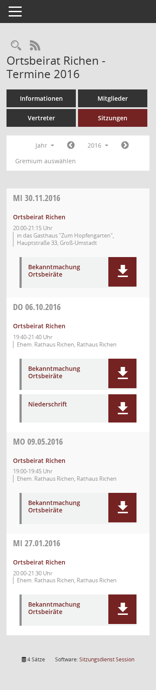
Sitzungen (112, 118)
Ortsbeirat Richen (39, 217)
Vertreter (41, 118)
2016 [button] (95, 145)
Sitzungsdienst (106, 659)
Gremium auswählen (45, 161)
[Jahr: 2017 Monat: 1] (125, 145)
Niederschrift (47, 404)
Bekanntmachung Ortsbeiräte (54, 271)
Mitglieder (113, 98)
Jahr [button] (42, 145)
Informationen (41, 98)
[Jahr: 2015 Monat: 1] (71, 145)
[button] (122, 272)
